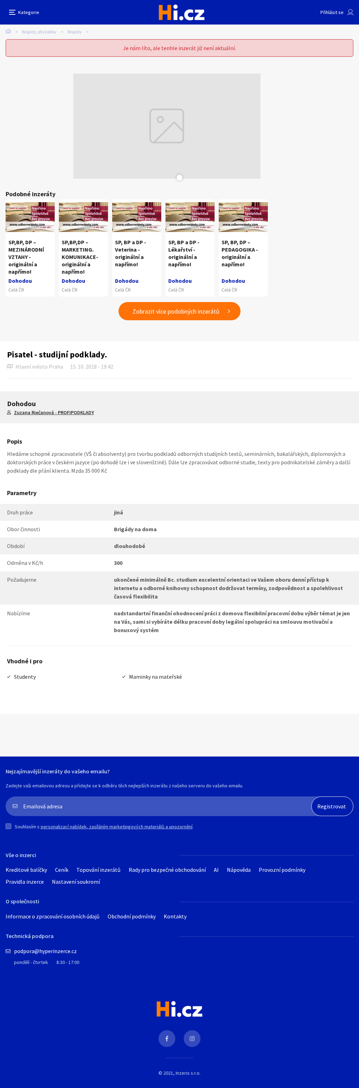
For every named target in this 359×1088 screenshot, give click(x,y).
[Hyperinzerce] (181, 12)
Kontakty (175, 916)
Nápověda (239, 869)
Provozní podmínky (282, 869)
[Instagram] (192, 1038)
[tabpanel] (166, 126)
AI (216, 869)
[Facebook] (166, 1038)
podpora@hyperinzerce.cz (45, 950)
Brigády (75, 31)
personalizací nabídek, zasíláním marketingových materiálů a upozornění (116, 826)
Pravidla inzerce (25, 881)
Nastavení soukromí (76, 881)
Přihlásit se (332, 12)
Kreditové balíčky (26, 869)
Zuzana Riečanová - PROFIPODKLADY (54, 412)
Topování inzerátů (98, 869)
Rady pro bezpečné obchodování (167, 869)
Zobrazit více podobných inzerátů (176, 311)
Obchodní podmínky (132, 916)
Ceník (61, 869)
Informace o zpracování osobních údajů (53, 916)
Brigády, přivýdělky (39, 31)
